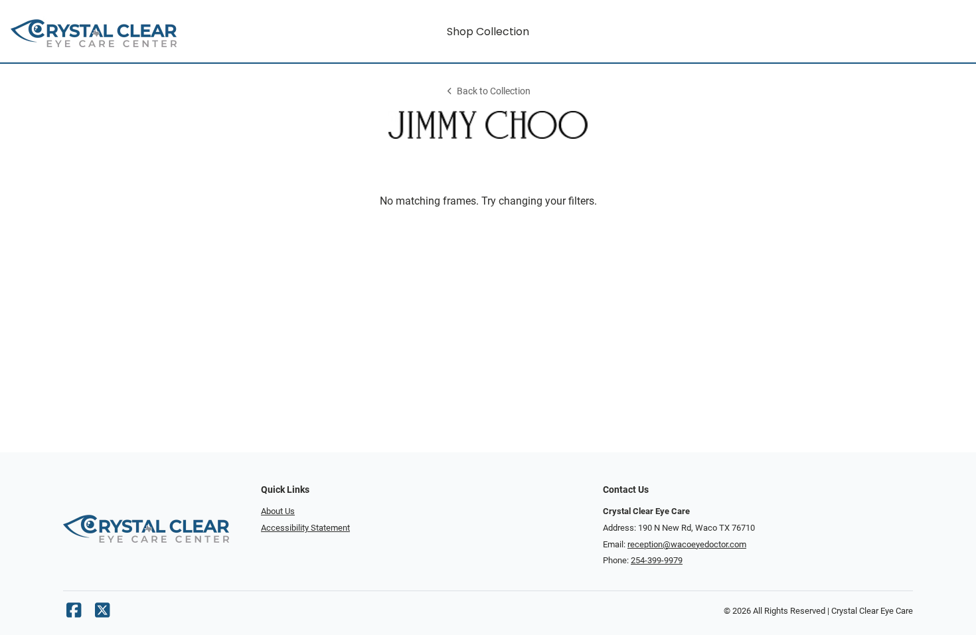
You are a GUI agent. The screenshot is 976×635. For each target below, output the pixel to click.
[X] (102, 613)
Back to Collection (493, 91)
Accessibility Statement (305, 528)
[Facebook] (73, 613)
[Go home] (130, 31)
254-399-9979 (657, 560)
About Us (278, 511)
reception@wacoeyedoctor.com (686, 544)
